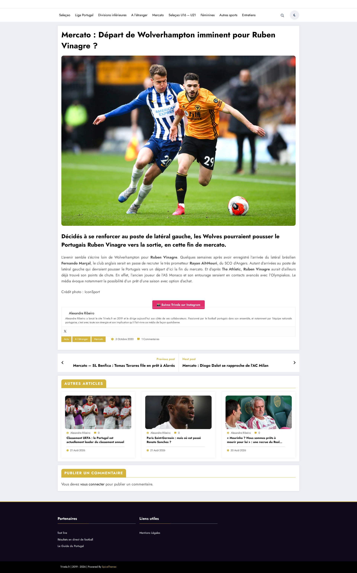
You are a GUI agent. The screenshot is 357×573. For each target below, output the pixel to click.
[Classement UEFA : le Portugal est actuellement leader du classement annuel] (98, 412)
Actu (66, 339)
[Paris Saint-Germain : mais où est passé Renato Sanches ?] (178, 412)
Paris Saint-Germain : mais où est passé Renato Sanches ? (174, 440)
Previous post (166, 359)
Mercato (158, 15)
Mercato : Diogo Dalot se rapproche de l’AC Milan (225, 365)
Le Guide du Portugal (71, 546)
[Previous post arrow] (62, 363)
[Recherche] (282, 15)
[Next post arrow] (294, 363)
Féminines (208, 15)
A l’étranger (139, 15)
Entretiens (248, 15)
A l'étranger (81, 339)
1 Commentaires (150, 339)
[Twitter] (65, 331)
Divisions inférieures (112, 15)
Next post (189, 359)
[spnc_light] (294, 15)
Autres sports (228, 15)
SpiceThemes (109, 567)
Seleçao (64, 15)
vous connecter (92, 484)
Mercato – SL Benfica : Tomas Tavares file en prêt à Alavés (124, 365)
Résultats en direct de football (75, 539)
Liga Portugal (84, 15)
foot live (62, 533)
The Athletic (231, 269)
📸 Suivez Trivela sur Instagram (178, 305)
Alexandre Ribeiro (80, 433)
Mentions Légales (149, 533)
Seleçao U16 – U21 (182, 15)
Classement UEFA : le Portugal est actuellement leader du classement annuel (95, 440)
